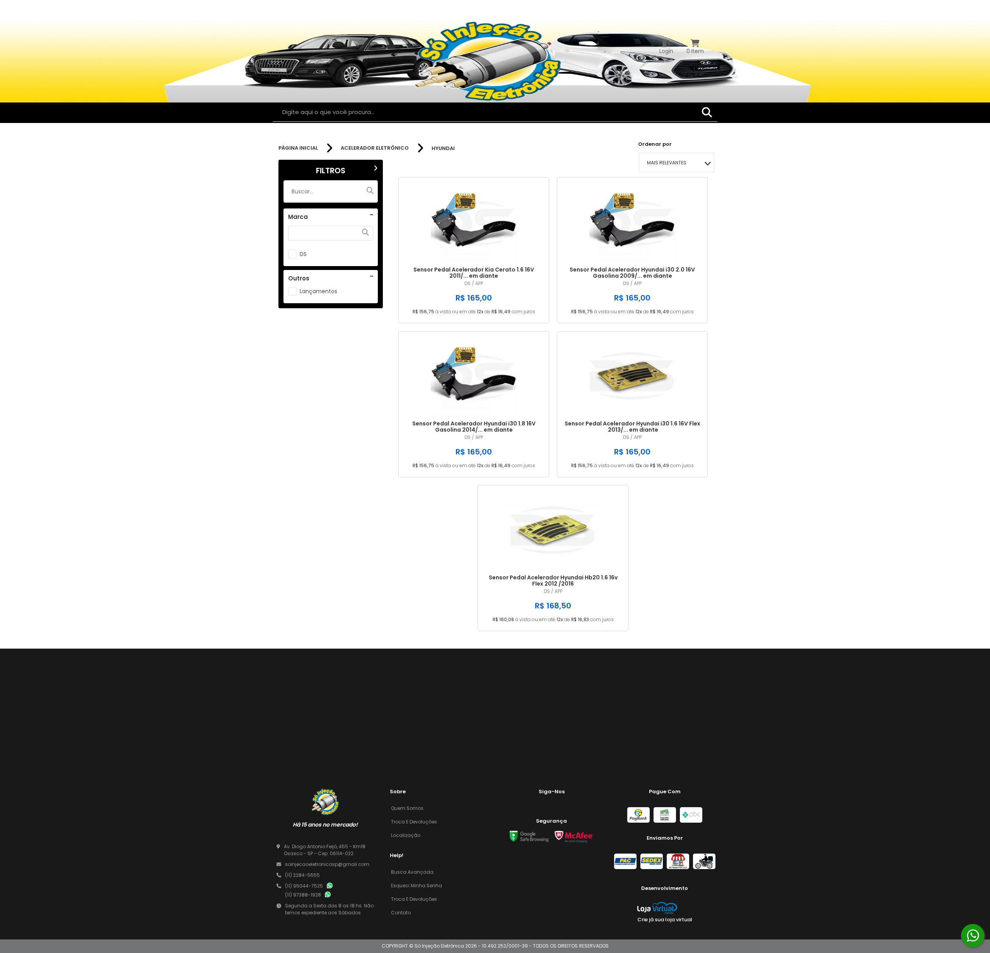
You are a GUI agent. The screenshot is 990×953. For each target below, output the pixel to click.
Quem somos (407, 808)
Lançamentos (318, 291)
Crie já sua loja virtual (664, 919)
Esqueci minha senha (416, 885)
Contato (401, 912)
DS (303, 254)
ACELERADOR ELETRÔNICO (375, 148)
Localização (405, 835)
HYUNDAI (443, 148)
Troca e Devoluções (414, 821)
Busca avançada (412, 872)
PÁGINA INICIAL (298, 148)
